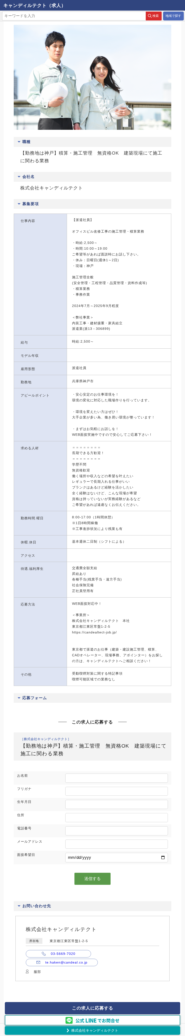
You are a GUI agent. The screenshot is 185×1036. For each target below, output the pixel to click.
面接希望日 (26, 855)
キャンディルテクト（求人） (34, 5)
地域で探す (173, 16)
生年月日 (24, 802)
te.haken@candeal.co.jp (66, 962)
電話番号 (24, 828)
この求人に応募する (92, 1008)
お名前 (22, 775)
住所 (20, 815)
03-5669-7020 (63, 954)
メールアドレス (29, 841)
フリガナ (24, 789)
